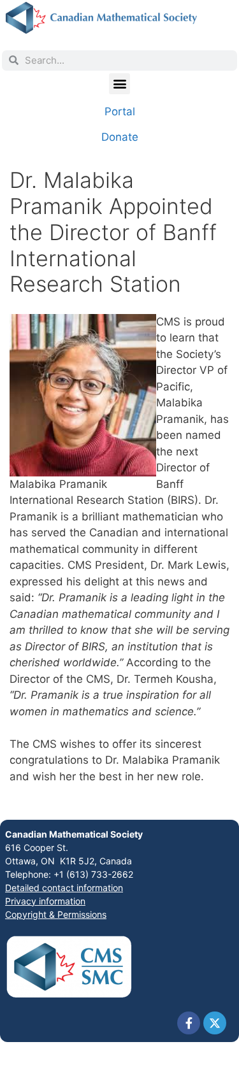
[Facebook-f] (188, 1022)
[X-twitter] (214, 1022)
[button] (119, 83)
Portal (120, 111)
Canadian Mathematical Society (74, 834)
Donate (119, 137)
